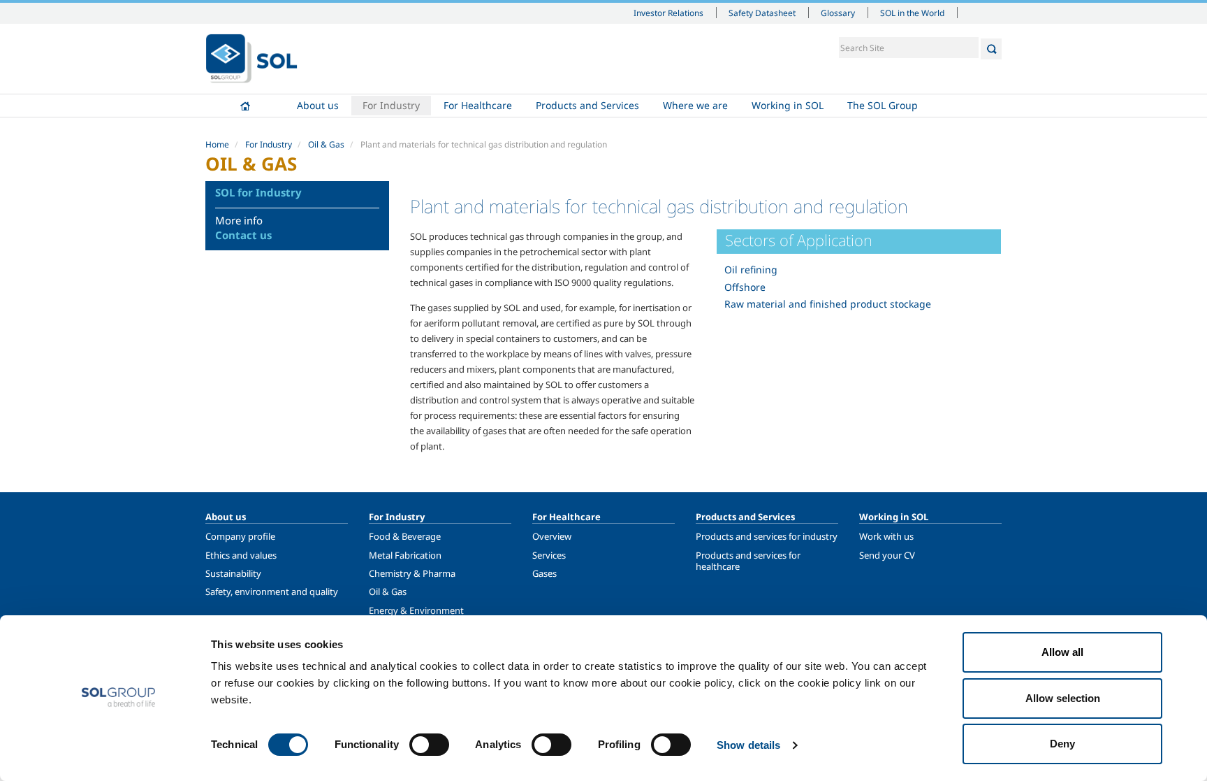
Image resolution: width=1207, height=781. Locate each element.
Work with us (886, 536)
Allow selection (1062, 698)
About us (318, 105)
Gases (544, 573)
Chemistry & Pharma (412, 573)
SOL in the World (912, 12)
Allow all (1062, 652)
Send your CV (887, 555)
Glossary (838, 12)
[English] (251, 59)
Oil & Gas (326, 144)
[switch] (429, 744)
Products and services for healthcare (748, 561)
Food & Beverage (405, 536)
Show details (748, 745)
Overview (551, 536)
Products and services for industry (766, 536)
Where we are (695, 105)
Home (245, 105)
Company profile (240, 536)
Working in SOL (788, 105)
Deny (1062, 744)
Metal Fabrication (405, 555)
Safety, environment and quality (271, 591)
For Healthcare (478, 105)
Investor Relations (668, 12)
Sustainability (233, 573)
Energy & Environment (416, 610)
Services (549, 555)
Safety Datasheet (762, 12)
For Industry (391, 105)
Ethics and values (241, 555)
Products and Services (587, 105)
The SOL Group (882, 105)
